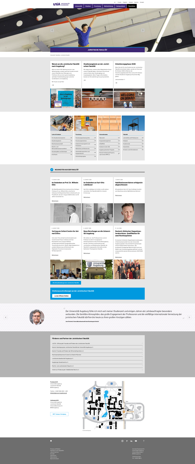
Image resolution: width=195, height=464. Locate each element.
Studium (88, 6)
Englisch (125, 2)
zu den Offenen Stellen (61, 296)
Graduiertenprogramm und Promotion (83, 144)
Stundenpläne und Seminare (59, 151)
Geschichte (126, 146)
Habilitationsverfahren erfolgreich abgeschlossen (129, 183)
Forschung (97, 6)
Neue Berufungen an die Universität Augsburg (97, 232)
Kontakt (142, 2)
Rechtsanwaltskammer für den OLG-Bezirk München (66, 354)
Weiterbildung (108, 6)
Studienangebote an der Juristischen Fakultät (96, 65)
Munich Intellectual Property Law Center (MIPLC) (106, 153)
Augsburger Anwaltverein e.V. (60, 362)
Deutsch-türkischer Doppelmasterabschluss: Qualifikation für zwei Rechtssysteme (128, 233)
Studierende (126, 143)
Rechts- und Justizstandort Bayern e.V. (63, 366)
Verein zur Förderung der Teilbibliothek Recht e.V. (65, 369)
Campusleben (120, 6)
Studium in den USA (104, 146)
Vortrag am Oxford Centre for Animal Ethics (65, 232)
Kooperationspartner (105, 140)
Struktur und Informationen (130, 149)
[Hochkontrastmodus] (114, 2)
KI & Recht (54, 154)
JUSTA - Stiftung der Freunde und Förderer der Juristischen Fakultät (71, 343)
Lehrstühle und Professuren (130, 137)
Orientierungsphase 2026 (125, 64)
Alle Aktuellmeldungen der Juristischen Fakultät (66, 282)
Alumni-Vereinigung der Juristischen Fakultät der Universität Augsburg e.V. (72, 347)
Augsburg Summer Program (106, 149)
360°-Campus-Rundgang (59, 414)
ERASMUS (102, 143)
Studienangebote (56, 140)
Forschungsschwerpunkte (83, 137)
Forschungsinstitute (81, 140)
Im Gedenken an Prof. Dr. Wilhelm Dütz (65, 183)
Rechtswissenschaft (57, 143)
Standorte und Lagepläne (57, 450)
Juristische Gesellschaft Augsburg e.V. (62, 358)
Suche (119, 2)
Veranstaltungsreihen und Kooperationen (83, 152)
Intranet (131, 2)
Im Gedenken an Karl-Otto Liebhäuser (94, 183)
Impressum (53, 455)
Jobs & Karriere (54, 452)
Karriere (136, 2)
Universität (78, 6)
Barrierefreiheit (54, 458)
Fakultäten (131, 6)
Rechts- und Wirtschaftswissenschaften (59, 147)
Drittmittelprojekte (81, 156)
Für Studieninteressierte (58, 137)
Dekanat (125, 140)
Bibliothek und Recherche (83, 148)
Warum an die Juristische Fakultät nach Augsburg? (65, 65)
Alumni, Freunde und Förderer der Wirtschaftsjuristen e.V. (68, 351)
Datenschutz (53, 457)
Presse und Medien (55, 449)
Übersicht (102, 137)
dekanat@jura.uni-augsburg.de (58, 393)
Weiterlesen (55, 201)
